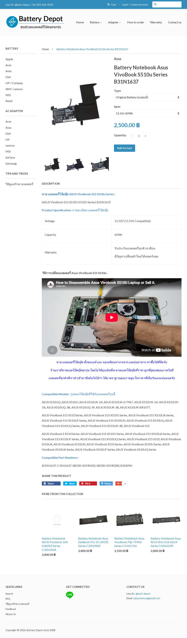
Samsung (11, 163)
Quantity (120, 135)
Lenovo (10, 145)
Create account (139, 4)
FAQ (7, 598)
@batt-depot (22, 4)
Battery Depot (35, 630)
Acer (8, 65)
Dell (8, 77)
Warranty (156, 22)
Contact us (175, 22)
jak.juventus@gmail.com (147, 598)
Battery (95, 22)
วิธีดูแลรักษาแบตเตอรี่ (19, 184)
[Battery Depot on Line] (69, 597)
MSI (8, 95)
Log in (125, 4)
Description (51, 183)
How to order (135, 22)
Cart (113, 4)
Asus (8, 71)
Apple (9, 59)
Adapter (113, 22)
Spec (117, 106)
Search (9, 593)
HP (7, 139)
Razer (9, 101)
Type (117, 90)
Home (80, 22)
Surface (10, 157)
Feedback (10, 609)
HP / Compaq (14, 83)
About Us (10, 614)
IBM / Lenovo (14, 89)
